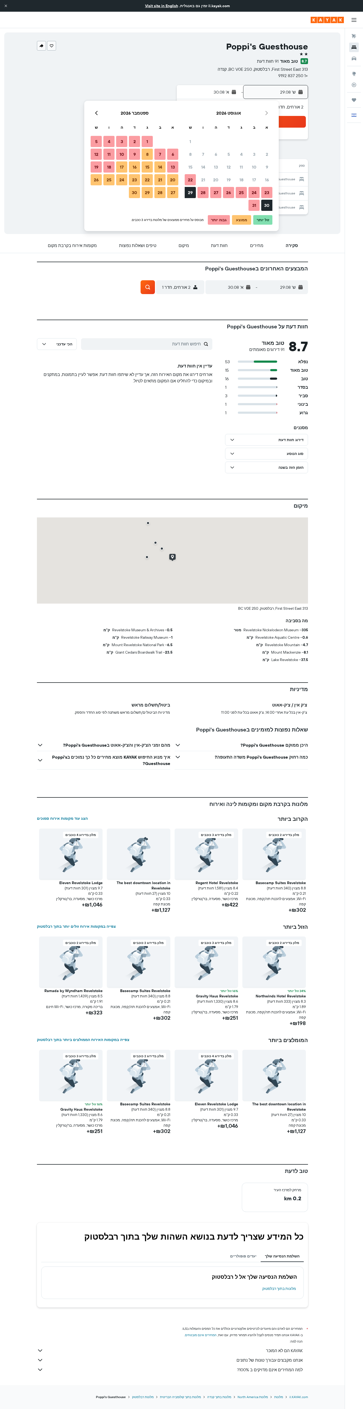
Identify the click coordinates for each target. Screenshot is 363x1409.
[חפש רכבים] (354, 58)
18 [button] (241, 179)
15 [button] (190, 167)
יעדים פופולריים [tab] (243, 1256)
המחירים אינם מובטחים (201, 1335)
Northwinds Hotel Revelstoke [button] (281, 996)
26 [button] (228, 192)
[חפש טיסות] (354, 36)
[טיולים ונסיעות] (354, 100)
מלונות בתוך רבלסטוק (279, 1288)
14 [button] (203, 167)
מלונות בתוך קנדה (219, 1397)
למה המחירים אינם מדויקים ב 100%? (270, 1369)
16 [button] (267, 179)
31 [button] (254, 205)
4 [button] (241, 154)
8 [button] (190, 154)
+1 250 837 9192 (293, 75)
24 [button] (254, 192)
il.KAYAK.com (298, 1397)
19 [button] (229, 179)
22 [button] (190, 179)
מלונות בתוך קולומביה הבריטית (180, 1397)
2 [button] (267, 154)
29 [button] (190, 192)
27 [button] (216, 192)
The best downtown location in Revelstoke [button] (143, 885)
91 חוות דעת (267, 61)
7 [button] (203, 154)
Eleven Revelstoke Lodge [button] (81, 882)
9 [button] (267, 167)
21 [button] (203, 179)
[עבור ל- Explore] (354, 73)
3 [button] (254, 154)
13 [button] (216, 167)
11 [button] (241, 167)
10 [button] (254, 167)
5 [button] (228, 154)
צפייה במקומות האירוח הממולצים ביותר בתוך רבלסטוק (83, 1039)
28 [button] (203, 192)
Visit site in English (161, 5)
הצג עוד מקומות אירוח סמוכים (62, 818)
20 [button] (215, 179)
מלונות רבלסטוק (143, 1397)
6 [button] (216, 154)
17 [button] (254, 179)
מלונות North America (253, 1397)
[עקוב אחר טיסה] (354, 85)
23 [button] (266, 192)
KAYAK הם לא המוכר (284, 1350)
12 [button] (229, 167)
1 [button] (190, 141)
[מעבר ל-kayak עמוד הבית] (327, 20)
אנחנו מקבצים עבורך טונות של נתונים (270, 1360)
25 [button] (241, 192)
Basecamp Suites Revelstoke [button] (281, 882)
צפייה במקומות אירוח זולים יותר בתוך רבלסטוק (76, 926)
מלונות (278, 1397)
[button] (6, 6)
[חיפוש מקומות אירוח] (354, 47)
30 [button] (266, 205)
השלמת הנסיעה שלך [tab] (282, 1256)
